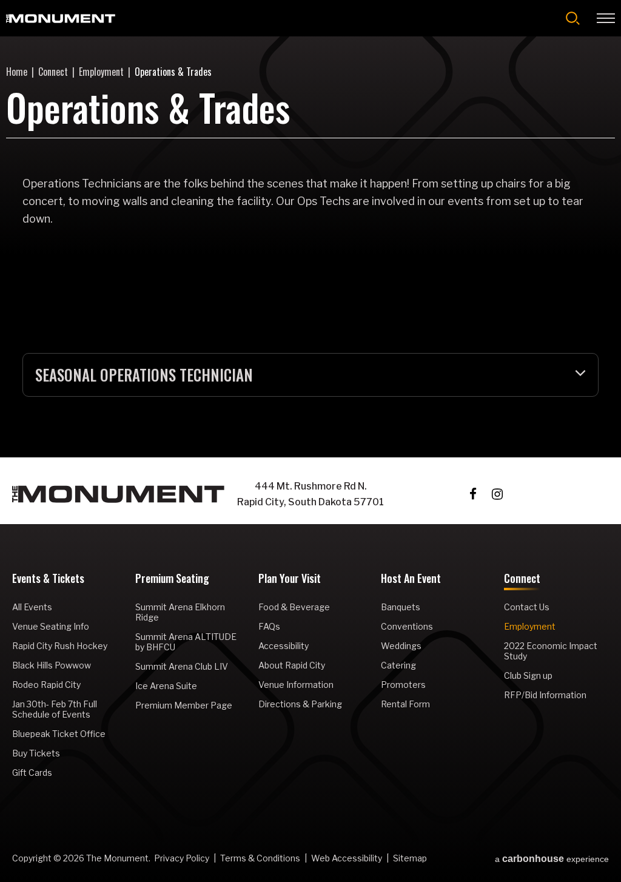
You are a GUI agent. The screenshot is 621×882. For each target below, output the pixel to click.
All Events (32, 607)
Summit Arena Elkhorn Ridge (180, 612)
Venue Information (296, 684)
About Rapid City (291, 665)
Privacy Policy (181, 858)
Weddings (401, 646)
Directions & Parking (300, 704)
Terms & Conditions (260, 858)
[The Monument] (60, 18)
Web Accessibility (346, 858)
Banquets (400, 607)
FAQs (269, 626)
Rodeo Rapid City (46, 684)
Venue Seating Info (50, 626)
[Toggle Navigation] (606, 18)
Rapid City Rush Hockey (59, 646)
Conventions (407, 626)
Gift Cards (32, 772)
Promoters (403, 684)
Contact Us (526, 607)
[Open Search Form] (573, 18)
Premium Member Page (183, 705)
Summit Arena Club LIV (181, 666)
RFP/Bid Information (545, 695)
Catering (398, 665)
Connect (53, 71)
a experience (552, 859)
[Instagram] (497, 494)
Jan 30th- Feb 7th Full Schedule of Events (54, 709)
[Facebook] (473, 494)
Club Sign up (528, 675)
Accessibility (283, 646)
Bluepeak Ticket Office (59, 734)
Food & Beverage (294, 607)
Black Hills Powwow (51, 665)
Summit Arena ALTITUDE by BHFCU (186, 641)
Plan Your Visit (289, 579)
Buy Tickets (36, 753)
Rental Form (405, 704)
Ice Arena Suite (166, 686)
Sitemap (410, 858)
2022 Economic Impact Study (550, 651)
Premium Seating (172, 579)
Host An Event (411, 579)
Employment (101, 71)
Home (16, 71)
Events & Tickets (48, 579)
